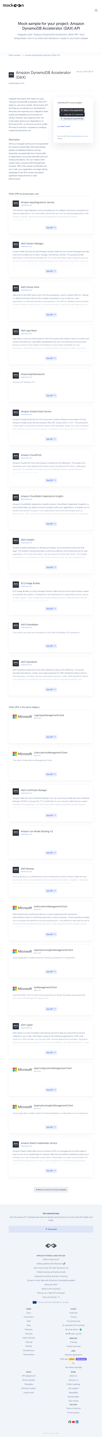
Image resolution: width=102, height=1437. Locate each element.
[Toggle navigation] (96, 10)
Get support (73, 1388)
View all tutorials (49, 1297)
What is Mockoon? (51, 1259)
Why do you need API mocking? (51, 1293)
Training (28, 1342)
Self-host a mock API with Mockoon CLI (51, 1268)
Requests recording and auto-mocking (51, 1276)
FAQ (29, 1321)
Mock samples (15, 55)
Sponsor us (73, 1380)
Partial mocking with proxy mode (51, 1272)
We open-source (73, 1333)
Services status (73, 1329)
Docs (28, 1313)
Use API (49, 228)
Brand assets (73, 1396)
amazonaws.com (16, 83)
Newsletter (73, 1392)
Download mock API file (73, 119)
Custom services (73, 1346)
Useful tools (29, 1392)
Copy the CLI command (73, 114)
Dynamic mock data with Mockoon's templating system (51, 1280)
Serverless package (73, 1367)
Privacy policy (73, 1412)
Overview (73, 1313)
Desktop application (73, 1355)
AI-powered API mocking (73, 1325)
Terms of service (73, 1408)
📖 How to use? (63, 126)
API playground (28, 1376)
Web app (72, 1359)
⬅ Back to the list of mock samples (51, 1189)
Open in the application (73, 110)
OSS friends (73, 1401)
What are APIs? (51, 1284)
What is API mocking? (51, 1289)
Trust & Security (73, 1321)
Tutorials (28, 1333)
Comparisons (28, 1350)
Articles (28, 1346)
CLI (73, 1363)
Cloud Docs (29, 1317)
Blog (29, 1325)
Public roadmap (73, 1384)
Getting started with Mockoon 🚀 (51, 1263)
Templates (28, 1384)
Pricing (73, 1317)
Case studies (28, 1354)
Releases (28, 1329)
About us (73, 1376)
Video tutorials (28, 1338)
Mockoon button (76, 136)
